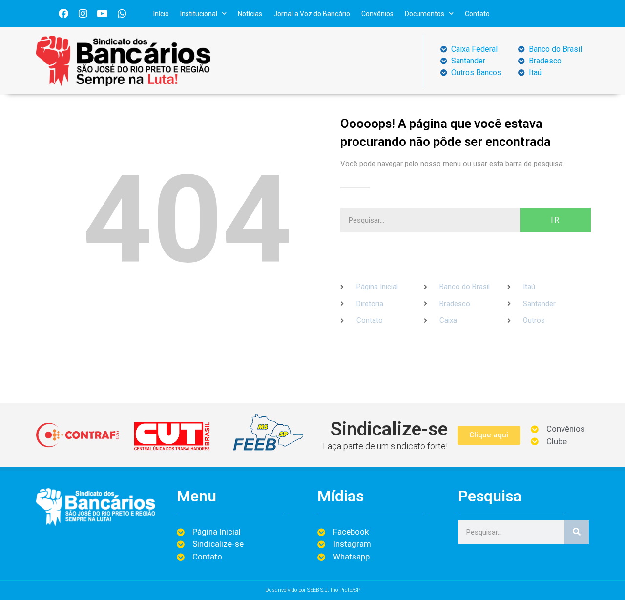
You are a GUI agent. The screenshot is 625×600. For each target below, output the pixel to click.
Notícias (250, 14)
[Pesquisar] (576, 532)
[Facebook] (63, 13)
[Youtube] (102, 13)
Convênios (377, 14)
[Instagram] (83, 13)
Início (161, 14)
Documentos (424, 14)
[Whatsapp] (122, 13)
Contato (477, 14)
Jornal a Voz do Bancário (311, 14)
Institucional (198, 14)
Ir (555, 220)
